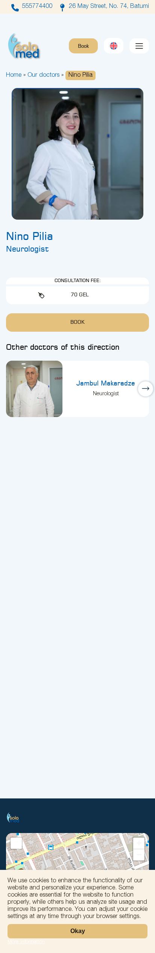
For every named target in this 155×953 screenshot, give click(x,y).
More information (26, 942)
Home (13, 75)
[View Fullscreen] (16, 843)
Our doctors (43, 75)
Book (83, 46)
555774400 (37, 6)
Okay (77, 931)
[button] (138, 843)
